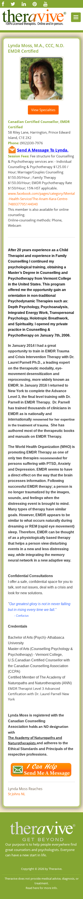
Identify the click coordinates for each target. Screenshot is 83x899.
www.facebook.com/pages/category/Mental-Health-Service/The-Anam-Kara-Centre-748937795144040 (41, 198)
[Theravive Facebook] (3, 3)
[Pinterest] (35, 3)
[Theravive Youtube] (45, 3)
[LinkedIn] (24, 3)
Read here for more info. (42, 888)
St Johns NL (16, 794)
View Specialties (43, 110)
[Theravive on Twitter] (13, 3)
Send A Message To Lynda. (42, 150)
